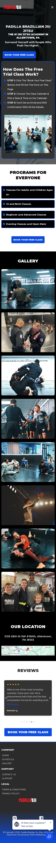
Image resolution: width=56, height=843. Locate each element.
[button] (52, 7)
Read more (12, 704)
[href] (28, 651)
